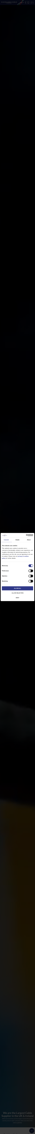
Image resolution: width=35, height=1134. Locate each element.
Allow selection (17, 593)
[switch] (30, 571)
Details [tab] (18, 539)
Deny (17, 597)
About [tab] (29, 539)
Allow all (17, 588)
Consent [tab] (6, 539)
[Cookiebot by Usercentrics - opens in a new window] (26, 535)
